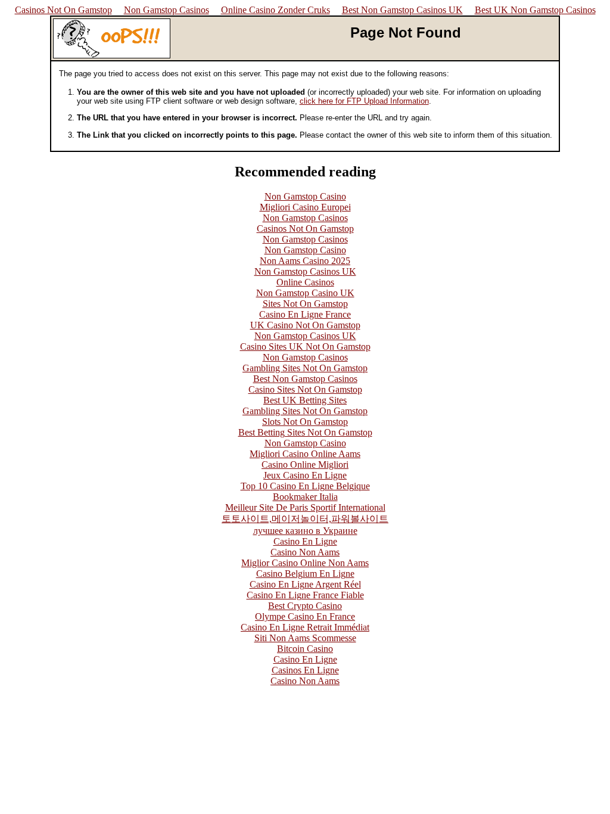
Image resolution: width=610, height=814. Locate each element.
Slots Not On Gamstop (305, 422)
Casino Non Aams (305, 552)
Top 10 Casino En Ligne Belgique (305, 486)
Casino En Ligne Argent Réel (305, 584)
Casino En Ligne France (305, 314)
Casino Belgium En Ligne (305, 573)
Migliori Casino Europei (305, 207)
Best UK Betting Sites (305, 400)
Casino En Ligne (305, 541)
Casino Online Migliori (305, 464)
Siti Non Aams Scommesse (305, 638)
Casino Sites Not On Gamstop (305, 389)
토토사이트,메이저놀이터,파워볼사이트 (305, 519)
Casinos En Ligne (305, 670)
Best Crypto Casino (305, 606)
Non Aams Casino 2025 (305, 261)
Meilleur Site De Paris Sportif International (305, 507)
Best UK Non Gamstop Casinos (535, 10)
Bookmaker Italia (305, 497)
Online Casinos (305, 282)
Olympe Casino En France (305, 616)
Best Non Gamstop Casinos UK (402, 10)
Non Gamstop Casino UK (305, 293)
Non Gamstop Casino (305, 196)
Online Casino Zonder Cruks (275, 10)
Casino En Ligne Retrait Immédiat (305, 627)
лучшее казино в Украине (305, 531)
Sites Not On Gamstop (305, 304)
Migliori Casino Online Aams (305, 454)
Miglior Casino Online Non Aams (305, 563)
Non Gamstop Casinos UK (305, 271)
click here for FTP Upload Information (364, 101)
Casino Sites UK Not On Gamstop (305, 346)
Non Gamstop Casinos (166, 10)
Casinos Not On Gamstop (63, 10)
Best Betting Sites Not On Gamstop (305, 432)
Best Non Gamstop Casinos (305, 379)
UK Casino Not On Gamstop (305, 325)
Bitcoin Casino (305, 649)
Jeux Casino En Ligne (305, 475)
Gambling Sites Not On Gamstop (305, 368)
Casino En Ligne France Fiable (305, 595)
